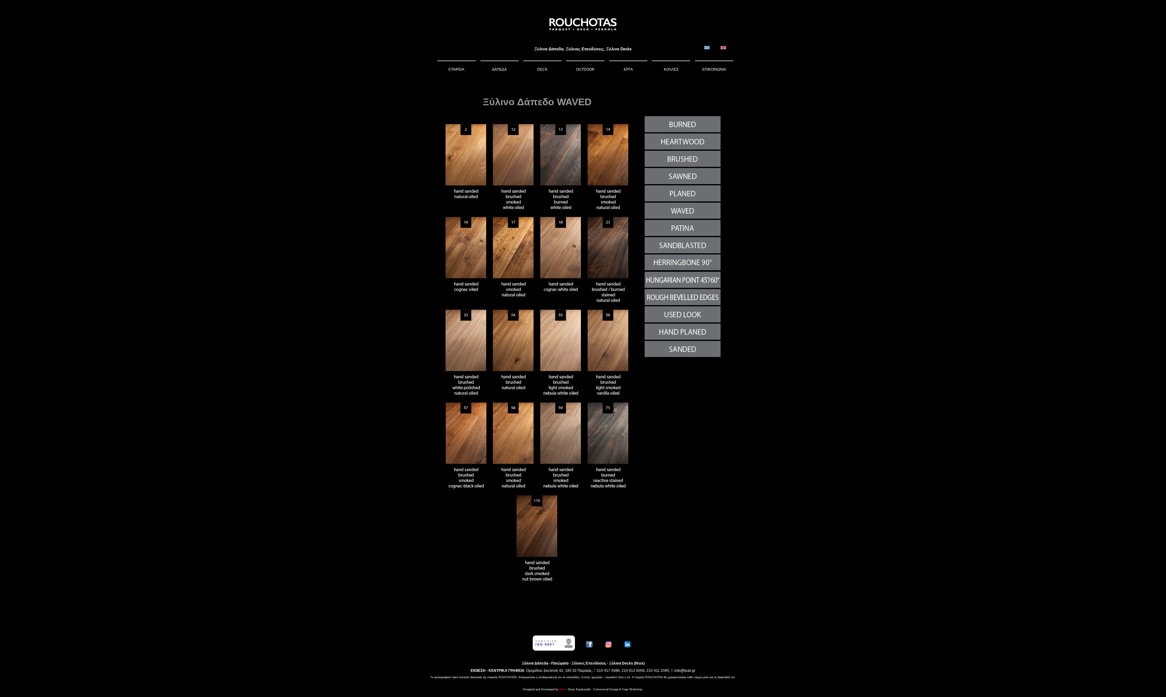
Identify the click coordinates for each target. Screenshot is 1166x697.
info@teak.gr (684, 670)
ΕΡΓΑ (628, 69)
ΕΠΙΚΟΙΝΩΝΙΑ (714, 69)
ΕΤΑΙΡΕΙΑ (456, 69)
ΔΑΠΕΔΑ (499, 69)
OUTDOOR (585, 69)
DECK (542, 69)
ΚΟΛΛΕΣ (671, 69)
